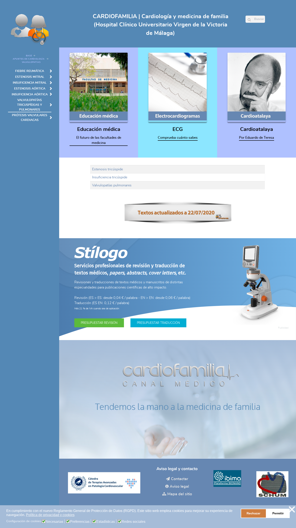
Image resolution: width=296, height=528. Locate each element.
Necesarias (54, 521)
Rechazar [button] (253, 513)
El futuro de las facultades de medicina (98, 140)
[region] (177, 289)
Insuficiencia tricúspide (109, 177)
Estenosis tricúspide (107, 169)
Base (29, 56)
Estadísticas (105, 521)
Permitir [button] (278, 513)
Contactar (179, 479)
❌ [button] (291, 509)
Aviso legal (179, 487)
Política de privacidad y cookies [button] (50, 515)
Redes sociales (133, 521)
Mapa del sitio (179, 494)
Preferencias (79, 521)
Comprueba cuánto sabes (178, 137)
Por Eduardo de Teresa (256, 137)
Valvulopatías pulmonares (112, 185)
